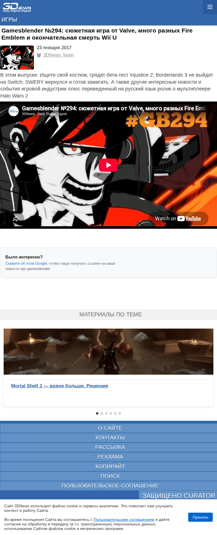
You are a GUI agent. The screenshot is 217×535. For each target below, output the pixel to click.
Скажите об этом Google (26, 263)
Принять (200, 517)
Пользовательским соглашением (124, 519)
